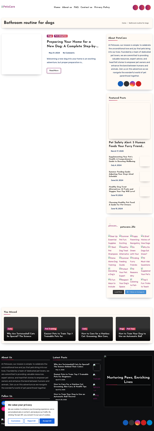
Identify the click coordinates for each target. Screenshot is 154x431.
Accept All (47, 421)
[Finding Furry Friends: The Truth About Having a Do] (135, 261)
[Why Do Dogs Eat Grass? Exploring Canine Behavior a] (146, 250)
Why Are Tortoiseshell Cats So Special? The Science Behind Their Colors (21, 336)
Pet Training (50, 329)
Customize (15, 421)
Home (57, 7)
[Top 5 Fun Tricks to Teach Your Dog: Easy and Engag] (146, 283)
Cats (10, 329)
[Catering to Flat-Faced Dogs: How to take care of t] (135, 283)
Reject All (31, 421)
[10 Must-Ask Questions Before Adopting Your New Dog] (146, 261)
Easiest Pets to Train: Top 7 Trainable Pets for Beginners (58, 336)
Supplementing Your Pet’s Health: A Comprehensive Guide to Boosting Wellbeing (122, 159)
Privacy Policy (102, 7)
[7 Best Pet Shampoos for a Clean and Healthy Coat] (113, 250)
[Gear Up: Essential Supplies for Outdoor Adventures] (113, 239)
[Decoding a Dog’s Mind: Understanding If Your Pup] (113, 272)
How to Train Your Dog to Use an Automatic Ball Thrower (132, 336)
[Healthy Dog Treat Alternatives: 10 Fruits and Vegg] (124, 250)
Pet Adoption (61, 36)
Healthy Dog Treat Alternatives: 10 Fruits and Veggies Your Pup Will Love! (122, 189)
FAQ (76, 7)
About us (67, 7)
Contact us (86, 7)
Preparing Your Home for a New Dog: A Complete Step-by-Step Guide (71, 46)
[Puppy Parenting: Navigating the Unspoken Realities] (135, 239)
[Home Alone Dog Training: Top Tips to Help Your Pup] (113, 261)
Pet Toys (131, 329)
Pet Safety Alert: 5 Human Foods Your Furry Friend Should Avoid (127, 146)
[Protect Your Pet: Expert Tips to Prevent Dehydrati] (124, 272)
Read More (53, 71)
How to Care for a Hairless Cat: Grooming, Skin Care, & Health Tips (95, 336)
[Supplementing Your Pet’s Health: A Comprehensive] (146, 272)
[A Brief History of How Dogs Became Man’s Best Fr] (146, 239)
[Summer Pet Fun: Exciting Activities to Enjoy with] (124, 239)
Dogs (50, 36)
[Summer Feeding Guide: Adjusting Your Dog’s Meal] (124, 261)
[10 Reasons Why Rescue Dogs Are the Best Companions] (135, 272)
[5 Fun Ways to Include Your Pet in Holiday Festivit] (113, 283)
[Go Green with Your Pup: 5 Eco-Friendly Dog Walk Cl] (135, 250)
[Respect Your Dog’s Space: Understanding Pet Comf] (124, 283)
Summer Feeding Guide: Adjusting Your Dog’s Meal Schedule (121, 174)
